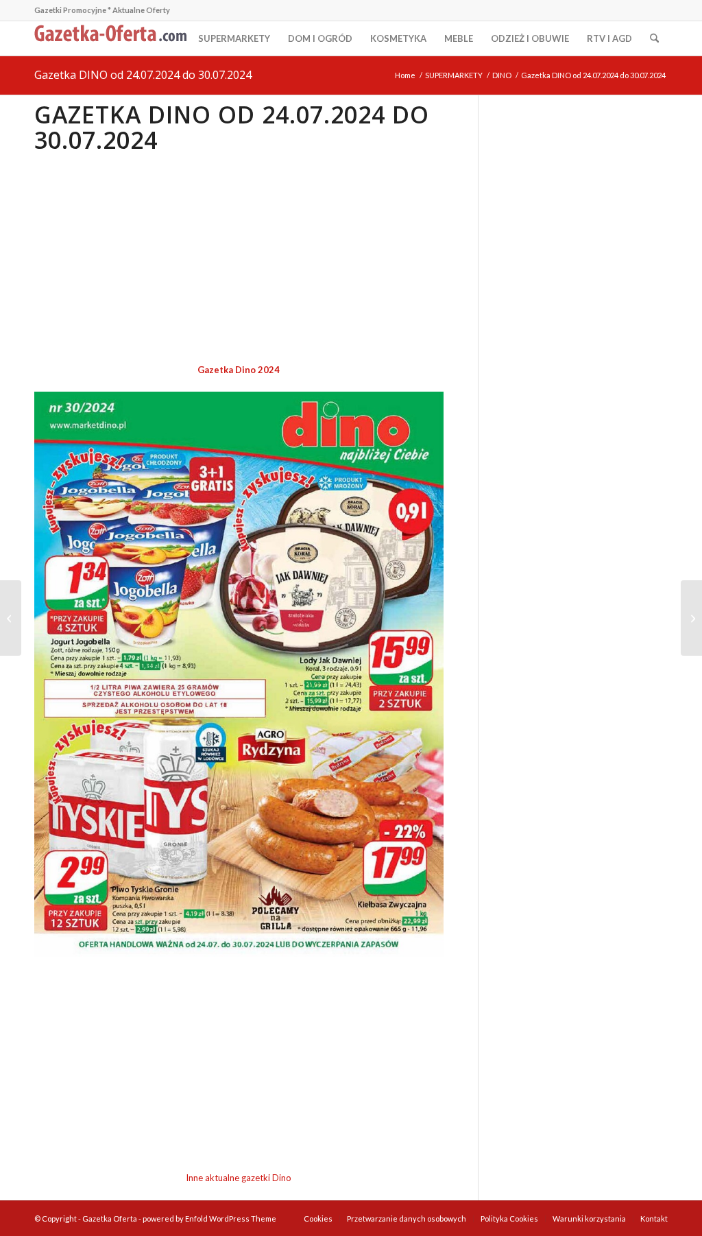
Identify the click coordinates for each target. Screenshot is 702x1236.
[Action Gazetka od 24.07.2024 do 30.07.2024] (691, 618)
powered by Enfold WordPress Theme (209, 1218)
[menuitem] (234, 38)
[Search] (654, 38)
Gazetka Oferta (109, 1218)
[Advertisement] (239, 259)
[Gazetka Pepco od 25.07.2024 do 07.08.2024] (10, 618)
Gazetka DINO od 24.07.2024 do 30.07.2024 (143, 74)
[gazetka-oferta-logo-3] (113, 38)
